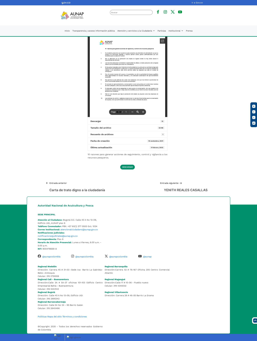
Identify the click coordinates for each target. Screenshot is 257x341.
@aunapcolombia (51, 256)
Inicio (67, 31)
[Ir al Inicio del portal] (70, 15)
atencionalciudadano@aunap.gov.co (79, 229)
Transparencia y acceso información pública (93, 31)
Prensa (189, 31)
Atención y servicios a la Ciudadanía (134, 31)
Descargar (127, 167)
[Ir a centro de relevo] (253, 123)
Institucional (174, 31)
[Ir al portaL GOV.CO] (74, 337)
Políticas (42, 316)
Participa (162, 31)
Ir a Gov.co (197, 2)
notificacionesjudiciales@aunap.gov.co (58, 236)
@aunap (147, 256)
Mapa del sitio (54, 316)
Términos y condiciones (74, 316)
